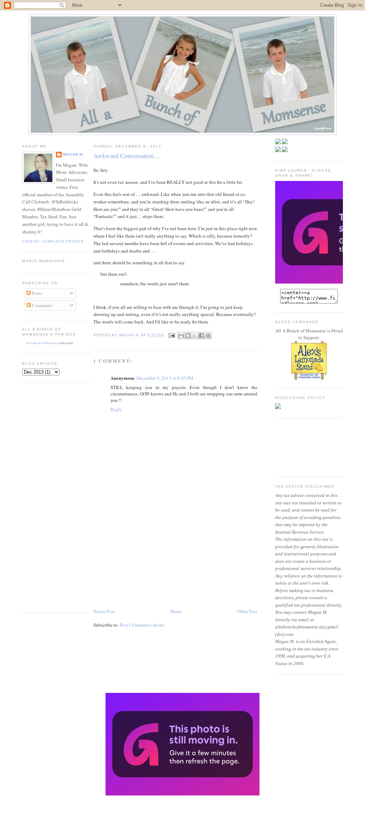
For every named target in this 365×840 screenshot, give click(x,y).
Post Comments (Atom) (142, 625)
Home (176, 611)
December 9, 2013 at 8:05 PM (165, 378)
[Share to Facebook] (201, 335)
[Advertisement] (43, 497)
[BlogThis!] (187, 335)
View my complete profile (53, 241)
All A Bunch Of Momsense (41, 343)
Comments (41, 305)
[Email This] (181, 335)
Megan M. (73, 154)
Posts (36, 293)
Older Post (247, 611)
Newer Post (104, 611)
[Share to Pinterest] (208, 335)
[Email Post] (171, 335)
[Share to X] (194, 335)
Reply (116, 409)
